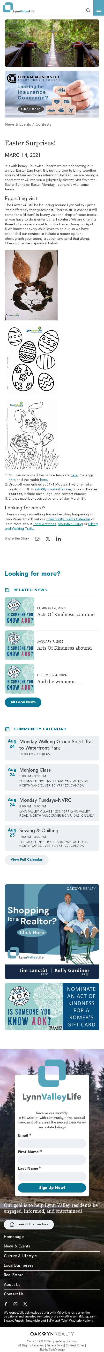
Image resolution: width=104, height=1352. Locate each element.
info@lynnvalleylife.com (53, 489)
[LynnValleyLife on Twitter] (25, 1304)
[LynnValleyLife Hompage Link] (18, 7)
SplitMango (57, 1349)
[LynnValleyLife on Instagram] (15, 1304)
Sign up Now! (52, 1188)
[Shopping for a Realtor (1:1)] (52, 931)
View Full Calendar (27, 859)
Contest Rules (75, 1345)
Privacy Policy (55, 1345)
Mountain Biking (70, 524)
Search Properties (32, 1224)
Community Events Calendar (68, 519)
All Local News (23, 702)
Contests (43, 125)
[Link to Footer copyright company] (52, 1334)
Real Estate (13, 1275)
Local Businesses (18, 1266)
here (74, 475)
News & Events (18, 125)
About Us (12, 1285)
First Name (28, 1152)
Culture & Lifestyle (20, 1256)
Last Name (28, 1169)
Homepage (14, 1237)
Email (23, 1136)
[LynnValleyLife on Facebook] (6, 1304)
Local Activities (44, 524)
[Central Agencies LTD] (52, 94)
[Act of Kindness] (52, 1006)
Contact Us (13, 1294)
